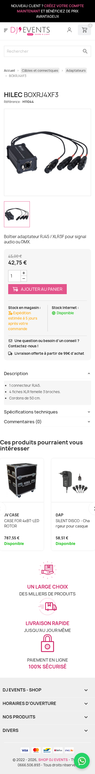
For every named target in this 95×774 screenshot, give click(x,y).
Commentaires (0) (23, 422)
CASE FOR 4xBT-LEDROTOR (21, 523)
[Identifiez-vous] (69, 30)
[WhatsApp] (82, 761)
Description (16, 373)
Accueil (9, 70)
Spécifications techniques (31, 412)
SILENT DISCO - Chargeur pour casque (73, 523)
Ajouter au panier (41, 289)
